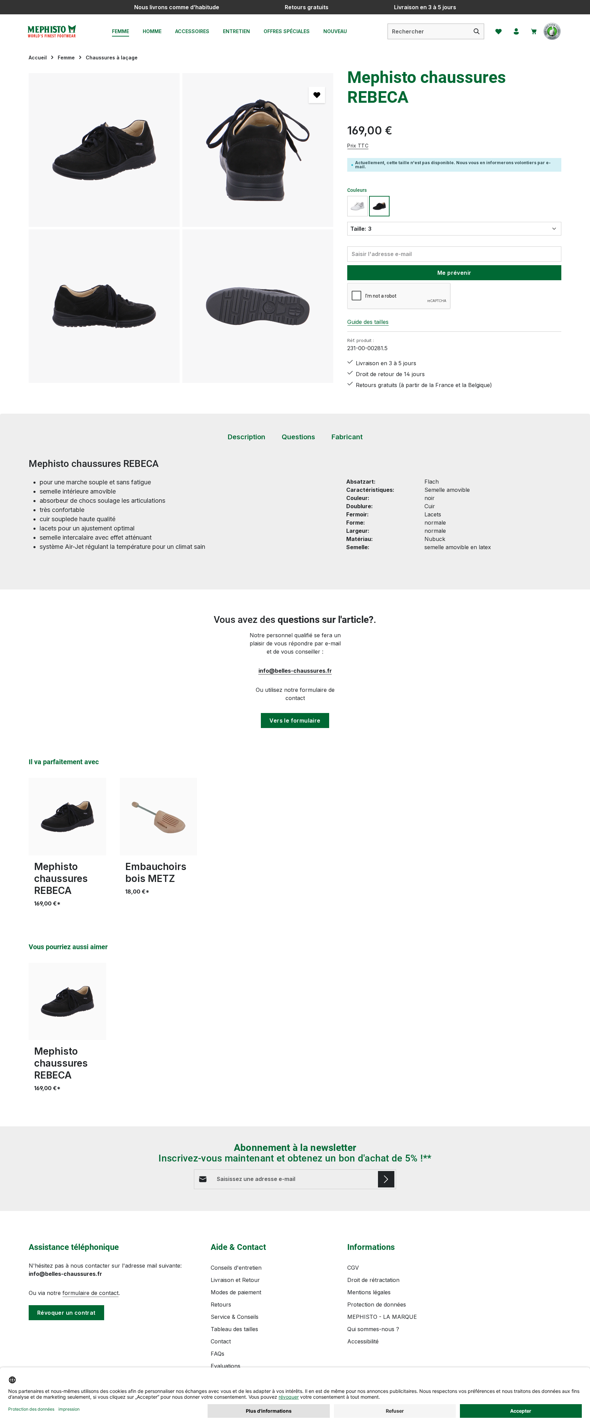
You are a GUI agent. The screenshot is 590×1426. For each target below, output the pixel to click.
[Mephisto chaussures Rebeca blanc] (357, 206)
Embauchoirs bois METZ (155, 872)
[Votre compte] (516, 31)
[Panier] (534, 31)
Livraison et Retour (235, 1280)
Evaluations (225, 1366)
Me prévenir (454, 272)
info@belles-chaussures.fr (295, 670)
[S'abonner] (386, 1179)
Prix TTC (357, 145)
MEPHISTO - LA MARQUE (382, 1316)
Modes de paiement (236, 1292)
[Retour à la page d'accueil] (51, 31)
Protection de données (376, 1304)
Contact (221, 1341)
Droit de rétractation (373, 1280)
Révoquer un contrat (66, 1312)
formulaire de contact (90, 1292)
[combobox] (429, 31)
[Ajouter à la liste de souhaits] (317, 95)
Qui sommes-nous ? (373, 1329)
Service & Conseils (234, 1316)
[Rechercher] (476, 31)
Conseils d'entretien (236, 1267)
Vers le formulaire (294, 720)
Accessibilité (363, 1341)
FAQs (217, 1353)
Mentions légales (369, 1292)
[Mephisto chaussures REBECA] (104, 150)
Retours (221, 1304)
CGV (353, 1267)
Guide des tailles (368, 321)
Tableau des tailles (234, 1329)
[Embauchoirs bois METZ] (158, 816)
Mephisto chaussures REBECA (61, 878)
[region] (181, 228)
